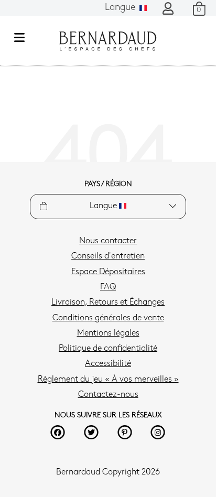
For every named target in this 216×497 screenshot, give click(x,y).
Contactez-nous (108, 395)
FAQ (108, 287)
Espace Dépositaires (108, 272)
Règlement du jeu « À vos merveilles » (108, 379)
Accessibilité (108, 364)
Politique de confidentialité (108, 348)
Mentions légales (108, 333)
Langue (121, 8)
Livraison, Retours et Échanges (108, 302)
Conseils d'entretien (108, 256)
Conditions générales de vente (108, 318)
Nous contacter (108, 241)
